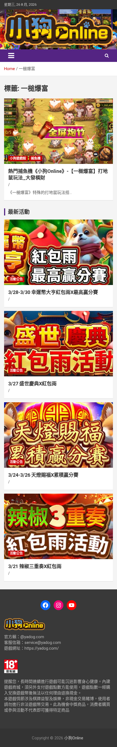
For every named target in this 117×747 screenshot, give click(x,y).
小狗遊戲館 (18, 158)
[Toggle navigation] (11, 55)
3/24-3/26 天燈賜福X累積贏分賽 (43, 475)
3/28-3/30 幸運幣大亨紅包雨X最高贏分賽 (53, 292)
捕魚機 (36, 158)
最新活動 (19, 212)
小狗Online (73, 738)
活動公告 (16, 279)
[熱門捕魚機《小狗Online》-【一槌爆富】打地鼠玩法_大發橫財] (58, 131)
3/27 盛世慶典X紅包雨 (32, 383)
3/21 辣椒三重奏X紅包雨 (34, 566)
